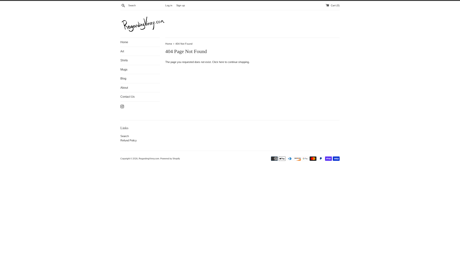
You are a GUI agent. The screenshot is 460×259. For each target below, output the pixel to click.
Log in (168, 5)
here (221, 61)
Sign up (180, 5)
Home (124, 42)
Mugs (123, 69)
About (124, 87)
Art (122, 51)
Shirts (124, 60)
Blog (123, 78)
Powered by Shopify (170, 158)
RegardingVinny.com (149, 158)
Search (124, 136)
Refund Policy (128, 140)
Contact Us (127, 96)
